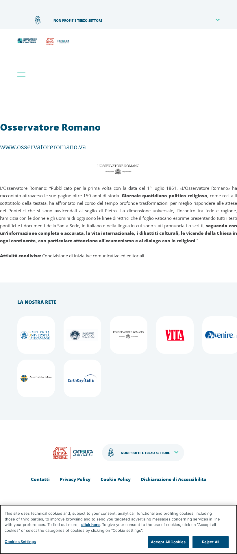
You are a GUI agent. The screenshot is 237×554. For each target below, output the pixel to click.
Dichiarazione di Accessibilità (173, 479)
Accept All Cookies (168, 542)
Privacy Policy (75, 479)
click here (90, 524)
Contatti (40, 479)
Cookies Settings (20, 541)
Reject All (210, 542)
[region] (118, 529)
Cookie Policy (116, 479)
